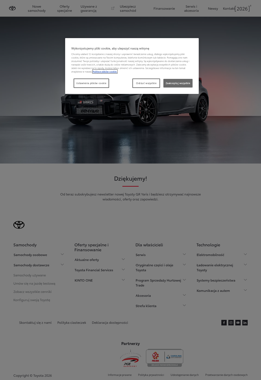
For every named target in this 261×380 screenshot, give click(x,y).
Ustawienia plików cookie (91, 83)
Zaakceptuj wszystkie (178, 83)
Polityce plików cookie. (105, 71)
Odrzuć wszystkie (146, 83)
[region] (132, 66)
